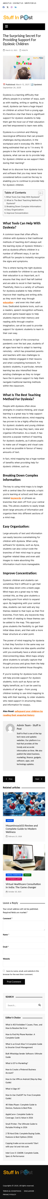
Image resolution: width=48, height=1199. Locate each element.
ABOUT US (7, 3)
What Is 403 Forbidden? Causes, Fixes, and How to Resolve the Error (24, 1026)
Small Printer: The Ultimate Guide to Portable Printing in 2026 (21, 1126)
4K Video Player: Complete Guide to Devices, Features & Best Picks (21, 1106)
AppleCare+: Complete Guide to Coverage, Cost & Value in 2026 (19, 1116)
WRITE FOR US (30, 3)
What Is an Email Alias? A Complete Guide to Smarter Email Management (24, 1046)
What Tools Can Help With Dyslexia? (23, 197)
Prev (10, 779)
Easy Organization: (15, 209)
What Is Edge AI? (13, 1089)
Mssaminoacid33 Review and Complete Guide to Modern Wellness (22, 829)
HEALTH (25, 50)
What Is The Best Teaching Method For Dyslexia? (24, 201)
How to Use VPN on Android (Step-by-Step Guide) (24, 1081)
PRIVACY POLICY (9, 1195)
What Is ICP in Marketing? (17, 1063)
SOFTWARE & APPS (14, 879)
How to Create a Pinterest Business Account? (21, 1071)
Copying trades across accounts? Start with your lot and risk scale (22, 1145)
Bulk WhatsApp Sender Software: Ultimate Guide (24, 1055)
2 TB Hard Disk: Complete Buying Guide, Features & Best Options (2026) (23, 1135)
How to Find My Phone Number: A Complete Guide (20, 1036)
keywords (16, 498)
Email (6, 947)
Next (37, 779)
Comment (7, 919)
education (8, 302)
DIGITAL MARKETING (14, 875)
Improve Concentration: (18, 213)
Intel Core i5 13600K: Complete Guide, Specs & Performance (22, 1155)
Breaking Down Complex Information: (24, 206)
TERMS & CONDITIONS (12, 1191)
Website (6, 959)
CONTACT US (18, 3)
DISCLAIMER (29, 1191)
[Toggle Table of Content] (39, 193)
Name (6, 935)
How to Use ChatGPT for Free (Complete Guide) (23, 1097)
